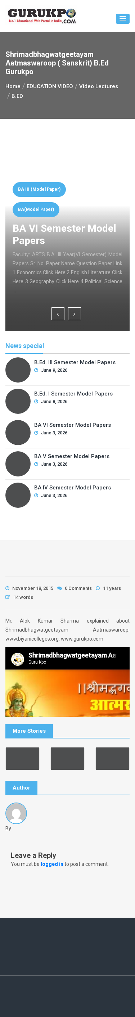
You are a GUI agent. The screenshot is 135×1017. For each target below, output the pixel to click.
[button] (123, 19)
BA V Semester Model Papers (71, 456)
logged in (52, 864)
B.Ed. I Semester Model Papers (73, 393)
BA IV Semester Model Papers (72, 487)
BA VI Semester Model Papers (72, 425)
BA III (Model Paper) (39, 189)
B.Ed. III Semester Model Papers (75, 362)
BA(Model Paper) (36, 209)
